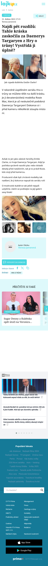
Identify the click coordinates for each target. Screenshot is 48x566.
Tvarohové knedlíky (33, 478)
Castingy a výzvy (30, 509)
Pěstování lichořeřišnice (29, 474)
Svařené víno (12, 470)
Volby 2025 (33, 466)
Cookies (9, 523)
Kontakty (27, 513)
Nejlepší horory (11, 455)
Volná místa (10, 505)
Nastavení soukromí (31, 534)
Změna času (37, 455)
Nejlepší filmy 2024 (31, 451)
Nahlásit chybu (11, 534)
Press (26, 505)
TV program (25, 455)
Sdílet (38, 16)
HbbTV (8, 513)
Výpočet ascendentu (15, 478)
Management (29, 501)
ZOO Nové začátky (17, 462)
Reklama (9, 509)
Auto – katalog (32, 462)
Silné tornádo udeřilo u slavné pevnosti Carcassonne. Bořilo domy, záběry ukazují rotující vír (23, 422)
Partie (12, 459)
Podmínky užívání (12, 517)
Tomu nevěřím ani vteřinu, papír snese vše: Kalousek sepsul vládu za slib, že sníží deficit (21, 396)
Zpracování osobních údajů (31, 518)
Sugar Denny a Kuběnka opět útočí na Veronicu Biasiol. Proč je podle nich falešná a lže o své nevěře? (19, 320)
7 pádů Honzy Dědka (18, 466)
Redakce (27, 527)
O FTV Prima (10, 501)
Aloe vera (13, 474)
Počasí (20, 459)
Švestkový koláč (33, 481)
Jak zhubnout (15, 451)
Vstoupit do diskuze (16, 262)
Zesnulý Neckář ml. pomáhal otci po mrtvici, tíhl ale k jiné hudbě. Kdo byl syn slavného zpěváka (24, 408)
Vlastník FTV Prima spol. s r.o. (13, 529)
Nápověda (27, 523)
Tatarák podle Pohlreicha (30, 470)
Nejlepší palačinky (16, 481)
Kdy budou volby (31, 459)
